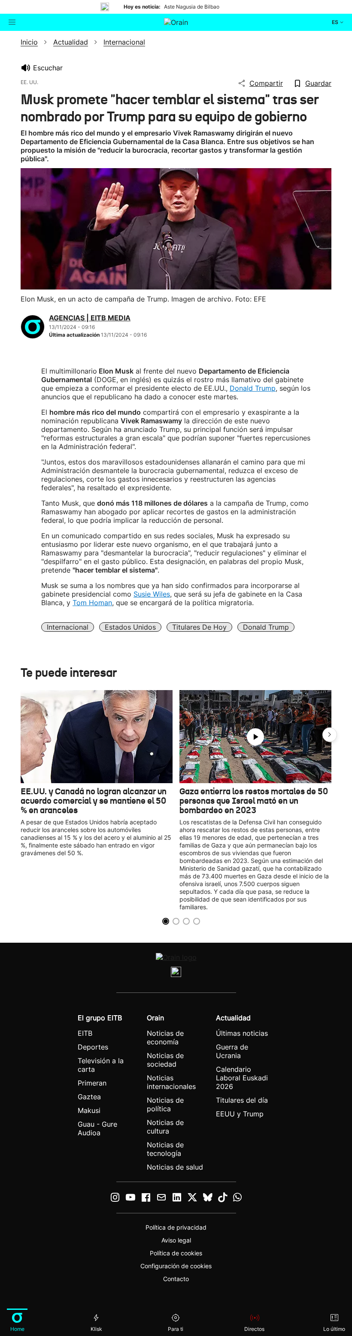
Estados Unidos (130, 627)
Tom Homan (92, 602)
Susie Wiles (152, 594)
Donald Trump (253, 388)
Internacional (67, 627)
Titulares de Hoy (199, 627)
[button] (329, 734)
